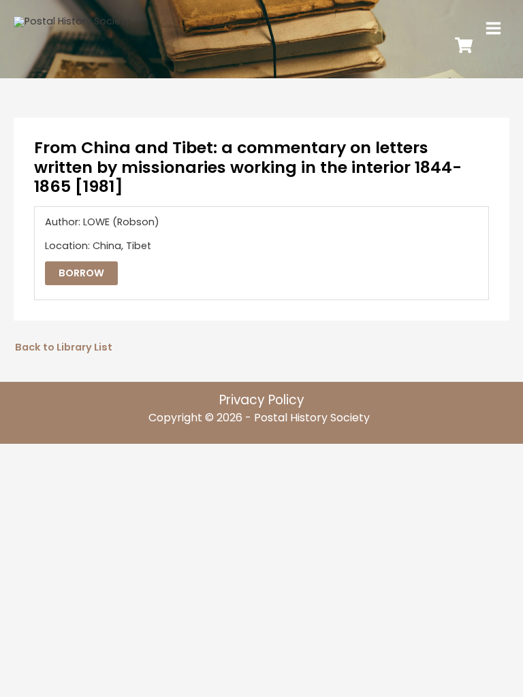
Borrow (81, 273)
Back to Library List (63, 347)
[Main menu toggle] (493, 28)
